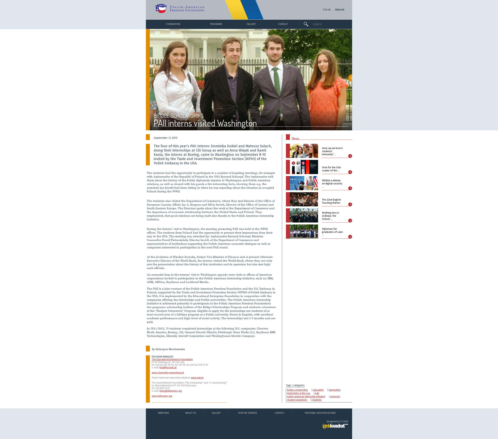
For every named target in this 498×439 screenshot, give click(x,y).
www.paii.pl (197, 377)
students (317, 400)
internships (335, 390)
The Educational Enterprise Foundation (172, 359)
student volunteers (297, 400)
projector (335, 396)
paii (317, 393)
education (318, 390)
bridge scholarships (297, 390)
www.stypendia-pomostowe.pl (168, 372)
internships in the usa (298, 393)
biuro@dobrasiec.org (171, 391)
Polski (327, 9)
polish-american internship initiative (306, 396)
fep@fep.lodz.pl (168, 367)
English (339, 9)
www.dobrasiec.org (162, 396)
